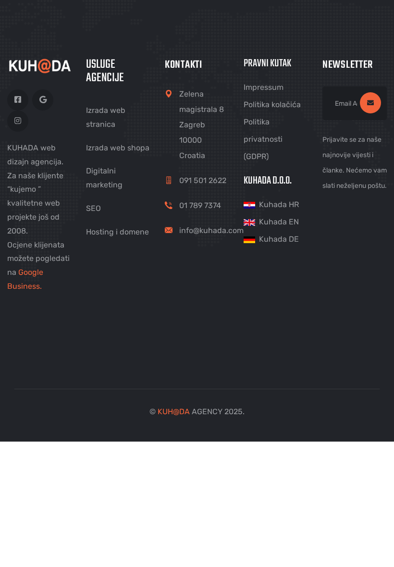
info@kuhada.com (211, 230)
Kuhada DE (279, 239)
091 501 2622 (202, 180)
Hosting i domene (117, 231)
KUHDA (174, 411)
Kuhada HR (279, 204)
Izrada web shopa (117, 147)
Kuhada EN (279, 221)
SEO (93, 208)
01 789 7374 (200, 205)
